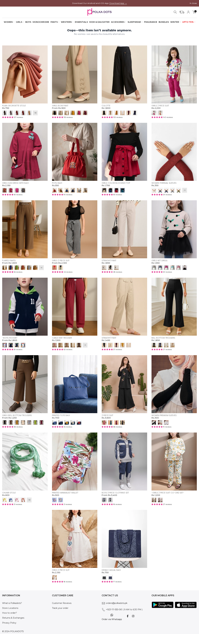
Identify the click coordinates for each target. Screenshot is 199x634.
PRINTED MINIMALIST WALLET (65, 492)
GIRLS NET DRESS (159, 260)
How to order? (9, 613)
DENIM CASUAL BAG (111, 570)
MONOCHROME (41, 22)
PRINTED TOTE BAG (61, 415)
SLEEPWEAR (134, 22)
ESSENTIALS (81, 22)
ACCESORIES (117, 22)
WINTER (174, 22)
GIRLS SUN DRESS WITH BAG (15, 183)
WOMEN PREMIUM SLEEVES (164, 415)
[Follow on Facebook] (127, 616)
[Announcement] (99, 3)
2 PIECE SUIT (107, 415)
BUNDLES (164, 22)
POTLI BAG (57, 183)
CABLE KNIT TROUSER (62, 337)
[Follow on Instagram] (133, 616)
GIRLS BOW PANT (60, 105)
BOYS (28, 22)
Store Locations (10, 608)
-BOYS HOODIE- (10, 337)
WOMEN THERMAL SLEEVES (164, 183)
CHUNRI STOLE (9, 492)
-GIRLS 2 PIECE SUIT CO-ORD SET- (168, 492)
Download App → (118, 3)
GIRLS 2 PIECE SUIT (160, 105)
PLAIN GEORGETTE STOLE (14, 105)
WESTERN (66, 22)
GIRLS (19, 22)
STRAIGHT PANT (109, 260)
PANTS (54, 22)
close (6, 3)
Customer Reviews (61, 603)
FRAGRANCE (150, 22)
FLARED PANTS (9, 260)
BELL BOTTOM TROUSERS (163, 337)
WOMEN (8, 22)
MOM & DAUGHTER (99, 22)
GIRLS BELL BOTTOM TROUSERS (17, 415)
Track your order (60, 608)
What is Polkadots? (12, 603)
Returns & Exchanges (13, 618)
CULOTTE (106, 105)
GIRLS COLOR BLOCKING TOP (116, 183)
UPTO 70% (188, 22)
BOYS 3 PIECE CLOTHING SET (115, 492)
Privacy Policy (9, 622)
